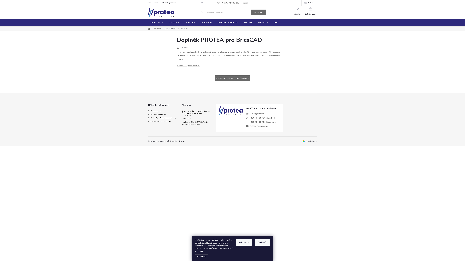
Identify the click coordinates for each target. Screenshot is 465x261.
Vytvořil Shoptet (311, 141)
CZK (309, 3)
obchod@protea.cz (257, 114)
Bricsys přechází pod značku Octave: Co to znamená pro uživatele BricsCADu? (195, 113)
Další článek (242, 78)
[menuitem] (157, 23)
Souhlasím (262, 242)
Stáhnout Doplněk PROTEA (188, 65)
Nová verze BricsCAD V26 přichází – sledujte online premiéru (195, 123)
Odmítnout (244, 242)
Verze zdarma (153, 3)
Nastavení (201, 256)
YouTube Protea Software (259, 126)
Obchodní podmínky (169, 3)
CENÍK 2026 (186, 119)
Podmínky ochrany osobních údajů (164, 118)
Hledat (258, 12)
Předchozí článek (224, 78)
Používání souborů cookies (161, 121)
